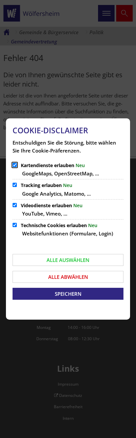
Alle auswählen (68, 260)
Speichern (68, 293)
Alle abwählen (68, 277)
